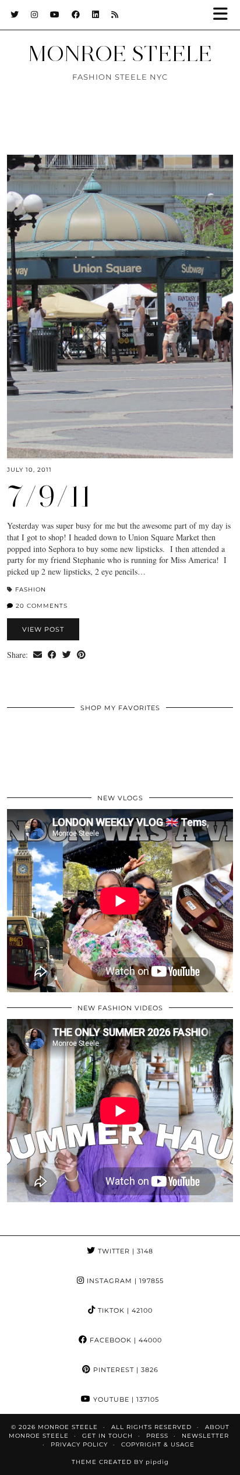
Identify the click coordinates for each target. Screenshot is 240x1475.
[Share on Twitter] (66, 655)
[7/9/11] (120, 306)
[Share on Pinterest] (81, 655)
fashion (30, 589)
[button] (224, 15)
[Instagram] (34, 14)
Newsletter (205, 1436)
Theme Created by (120, 1462)
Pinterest (124, 1370)
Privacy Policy (79, 1444)
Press (157, 1436)
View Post (43, 629)
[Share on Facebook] (52, 655)
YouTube (125, 1399)
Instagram (124, 1281)
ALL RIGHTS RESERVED (151, 1427)
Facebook (124, 1340)
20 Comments (40, 606)
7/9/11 (49, 496)
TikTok (124, 1310)
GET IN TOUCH (107, 1436)
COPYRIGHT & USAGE (158, 1444)
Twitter (124, 1251)
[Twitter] (14, 14)
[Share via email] (37, 655)
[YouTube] (55, 14)
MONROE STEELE (120, 53)
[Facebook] (76, 14)
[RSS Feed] (115, 14)
